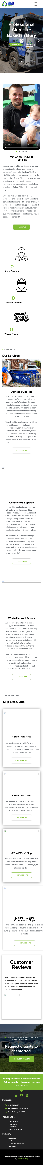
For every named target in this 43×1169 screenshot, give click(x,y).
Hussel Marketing (22, 1158)
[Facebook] (21, 1095)
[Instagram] (16, 1095)
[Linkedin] (27, 1095)
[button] (21, 227)
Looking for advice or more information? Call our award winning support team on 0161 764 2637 (21, 1082)
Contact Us (29, 44)
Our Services (16, 44)
